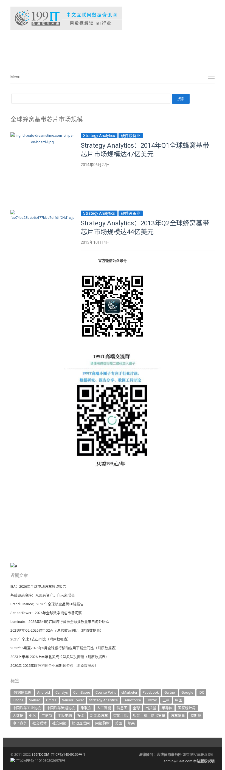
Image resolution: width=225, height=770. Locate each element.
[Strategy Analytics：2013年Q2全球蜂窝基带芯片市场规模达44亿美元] (42, 213)
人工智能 (104, 708)
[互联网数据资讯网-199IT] (112, 18)
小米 (32, 715)
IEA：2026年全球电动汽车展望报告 (38, 586)
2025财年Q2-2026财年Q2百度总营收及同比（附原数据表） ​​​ (57, 630)
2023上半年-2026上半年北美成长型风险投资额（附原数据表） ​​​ (60, 657)
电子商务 (20, 723)
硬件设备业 (130, 135)
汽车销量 (178, 715)
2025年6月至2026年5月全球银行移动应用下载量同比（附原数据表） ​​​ (65, 648)
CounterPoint (105, 692)
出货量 (150, 708)
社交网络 (59, 723)
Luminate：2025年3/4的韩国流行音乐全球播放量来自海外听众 (59, 622)
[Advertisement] (92, 49)
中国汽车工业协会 (27, 708)
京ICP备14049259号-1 (68, 754)
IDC (201, 692)
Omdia (51, 700)
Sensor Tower (73, 700)
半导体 (167, 708)
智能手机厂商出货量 (149, 715)
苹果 (131, 723)
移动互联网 (81, 723)
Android (43, 692)
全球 (136, 708)
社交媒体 (39, 723)
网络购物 (102, 723)
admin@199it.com (178, 761)
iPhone (18, 700)
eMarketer (129, 692)
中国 (178, 700)
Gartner (170, 692)
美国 (118, 723)
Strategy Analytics (99, 135)
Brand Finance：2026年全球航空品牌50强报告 (47, 604)
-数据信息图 (22, 692)
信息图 (122, 708)
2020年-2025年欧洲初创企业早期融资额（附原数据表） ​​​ (54, 665)
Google (187, 692)
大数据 (18, 715)
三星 (166, 700)
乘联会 (86, 708)
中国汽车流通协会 (61, 708)
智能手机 (120, 715)
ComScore (81, 692)
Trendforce (132, 700)
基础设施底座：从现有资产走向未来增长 (42, 595)
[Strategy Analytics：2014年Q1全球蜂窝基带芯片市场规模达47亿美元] (42, 135)
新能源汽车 (99, 715)
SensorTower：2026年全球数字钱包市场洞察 (46, 613)
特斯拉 (195, 715)
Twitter (151, 700)
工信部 (46, 715)
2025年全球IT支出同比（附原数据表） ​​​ (41, 639)
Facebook (151, 692)
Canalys (61, 692)
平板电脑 (65, 715)
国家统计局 (187, 708)
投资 (81, 715)
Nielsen (35, 700)
